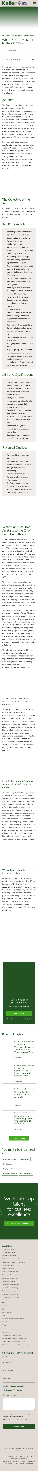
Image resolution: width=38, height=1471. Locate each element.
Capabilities (7, 1246)
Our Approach (7, 1312)
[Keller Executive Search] (14, 3)
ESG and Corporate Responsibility (13, 1319)
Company (7, 1378)
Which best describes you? (13, 1386)
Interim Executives (8, 1265)
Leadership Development (10, 1284)
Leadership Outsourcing (10, 1288)
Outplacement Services (10, 1272)
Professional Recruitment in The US (14, 1342)
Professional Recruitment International (15, 1345)
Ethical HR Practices (10, 1173)
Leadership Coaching (9, 1281)
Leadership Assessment (10, 1278)
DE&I (3, 1315)
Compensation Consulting (10, 1297)
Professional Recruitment (10, 1259)
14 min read (18, 1129)
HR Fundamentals (26, 1173)
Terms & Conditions (19, 1459)
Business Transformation (10, 1294)
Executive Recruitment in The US (13, 1335)
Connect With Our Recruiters (19, 1224)
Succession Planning (9, 1275)
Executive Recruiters (9, 1256)
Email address (8, 1370)
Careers (4, 1309)
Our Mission (6, 1306)
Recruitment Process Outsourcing (13, 1262)
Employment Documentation (13, 1169)
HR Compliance (29, 35)
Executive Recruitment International (14, 1338)
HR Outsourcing (8, 1164)
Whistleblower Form (24, 1464)
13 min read (18, 1105)
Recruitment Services (9, 1249)
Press (4, 1325)
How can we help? (10, 1395)
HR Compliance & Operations (12, 35)
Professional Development (11, 1291)
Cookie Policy (11, 1456)
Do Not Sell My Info (11, 1461)
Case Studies (6, 1322)
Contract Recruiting (8, 1252)
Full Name (7, 1363)
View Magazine (19, 1138)
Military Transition (8, 1268)
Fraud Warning (28, 1461)
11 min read (18, 1058)
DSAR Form (9, 1464)
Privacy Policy (26, 1456)
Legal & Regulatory (9, 1159)
